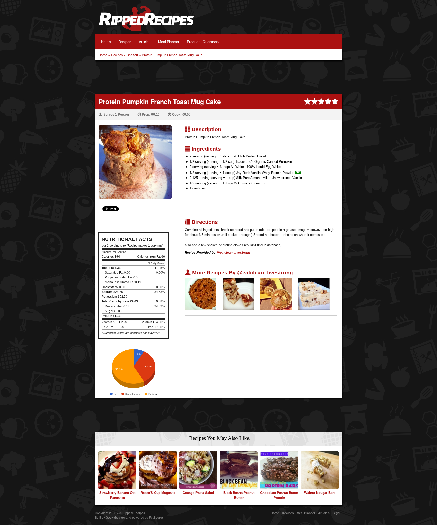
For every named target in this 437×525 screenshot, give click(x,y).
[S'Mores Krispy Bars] (238, 293)
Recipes (124, 41)
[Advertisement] (218, 77)
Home (106, 41)
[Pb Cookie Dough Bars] (314, 293)
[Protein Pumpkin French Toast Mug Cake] (133, 158)
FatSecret (156, 517)
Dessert (132, 54)
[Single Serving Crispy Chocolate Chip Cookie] (200, 293)
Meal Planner (168, 41)
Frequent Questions (203, 41)
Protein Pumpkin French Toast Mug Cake (172, 54)
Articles (144, 41)
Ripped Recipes (146, 21)
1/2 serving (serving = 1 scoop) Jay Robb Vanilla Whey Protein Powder (241, 173)
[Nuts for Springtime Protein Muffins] (276, 293)
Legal (336, 513)
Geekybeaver (115, 517)
